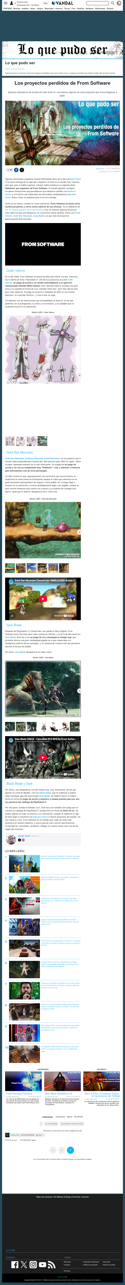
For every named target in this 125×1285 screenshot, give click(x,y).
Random (80, 8)
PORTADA (7, 8)
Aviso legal (106, 1262)
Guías (32, 8)
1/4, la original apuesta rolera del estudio (23, 210)
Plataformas (100, 8)
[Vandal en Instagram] (33, 1264)
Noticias (16, 8)
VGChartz (67, 1271)
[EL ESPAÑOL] (119, 3)
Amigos (69, 1117)
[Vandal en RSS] (52, 1264)
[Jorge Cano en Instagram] (23, 840)
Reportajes (49, 8)
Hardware (90, 8)
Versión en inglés (62, 1277)
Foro (73, 8)
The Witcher (35, 5)
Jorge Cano (100, 169)
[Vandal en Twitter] (24, 1264)
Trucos (67, 8)
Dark (38, 807)
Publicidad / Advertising (91, 1262)
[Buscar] (112, 3)
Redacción (67, 1262)
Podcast (110, 8)
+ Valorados (60, 1117)
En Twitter (78, 1117)
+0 (42, 1135)
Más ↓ (46, 3)
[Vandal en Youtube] (42, 1264)
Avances (58, 8)
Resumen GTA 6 (22, 2)
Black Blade (45, 793)
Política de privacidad (90, 1265)
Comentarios (47, 1117)
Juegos (40, 8)
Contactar (67, 1265)
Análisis (25, 8)
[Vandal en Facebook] (15, 1264)
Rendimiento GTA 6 (23, 5)
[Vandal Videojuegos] (62, 3)
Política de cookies (109, 1265)
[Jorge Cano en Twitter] (19, 840)
